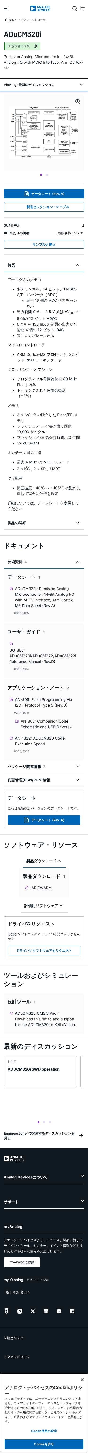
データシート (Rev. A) (47, 194)
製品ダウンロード (41, 860)
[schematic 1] (44, 133)
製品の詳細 (17, 522)
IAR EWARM (41, 887)
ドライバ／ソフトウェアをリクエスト (44, 950)
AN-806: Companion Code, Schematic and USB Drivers (45, 724)
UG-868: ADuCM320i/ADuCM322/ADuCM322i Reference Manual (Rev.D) (42, 656)
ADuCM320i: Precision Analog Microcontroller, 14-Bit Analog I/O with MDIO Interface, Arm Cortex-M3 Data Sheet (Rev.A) (44, 597)
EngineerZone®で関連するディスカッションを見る (39, 1135)
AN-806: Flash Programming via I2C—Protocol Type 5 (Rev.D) (43, 702)
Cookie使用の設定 (44, 1431)
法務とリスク (13, 1338)
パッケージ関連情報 (27, 766)
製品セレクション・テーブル (48, 207)
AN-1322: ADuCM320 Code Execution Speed (40, 741)
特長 (11, 265)
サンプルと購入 (44, 244)
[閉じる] (82, 1380)
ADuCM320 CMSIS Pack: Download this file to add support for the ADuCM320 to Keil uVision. (45, 1019)
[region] (44, 1413)
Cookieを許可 (44, 1444)
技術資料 (17, 561)
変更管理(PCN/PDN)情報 (29, 780)
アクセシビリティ (17, 1357)
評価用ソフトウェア (41, 905)
